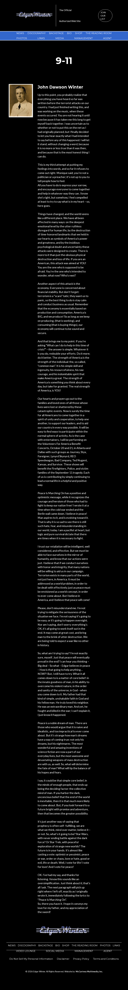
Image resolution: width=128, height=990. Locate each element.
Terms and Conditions (106, 958)
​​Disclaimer (63, 958)
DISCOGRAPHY (36, 33)
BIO (69, 33)
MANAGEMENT (83, 38)
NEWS (20, 33)
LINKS (41, 38)
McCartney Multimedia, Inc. (89, 971)
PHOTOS (21, 38)
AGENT (107, 38)
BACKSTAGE (56, 33)
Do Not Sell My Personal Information (31, 958)
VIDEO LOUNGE (25, 951)
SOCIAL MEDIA (55, 951)
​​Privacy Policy (81, 958)
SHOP (78, 33)
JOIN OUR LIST (103, 15)
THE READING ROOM (99, 33)
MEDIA (59, 38)
